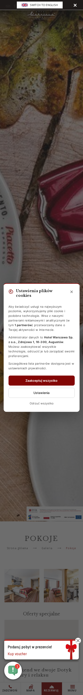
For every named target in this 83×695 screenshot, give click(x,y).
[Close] (75, 5)
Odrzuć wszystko (42, 403)
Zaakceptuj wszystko (41, 380)
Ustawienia (41, 393)
